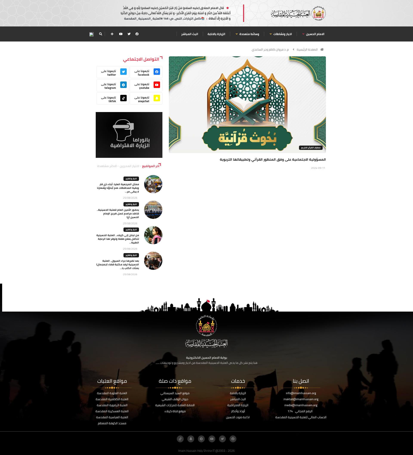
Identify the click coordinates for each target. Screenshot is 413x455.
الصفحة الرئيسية (307, 49)
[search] (100, 34)
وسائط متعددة (249, 34)
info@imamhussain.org (301, 393)
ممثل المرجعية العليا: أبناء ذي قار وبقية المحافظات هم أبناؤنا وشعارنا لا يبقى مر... (118, 188)
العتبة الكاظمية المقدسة (112, 399)
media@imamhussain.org (300, 405)
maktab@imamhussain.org (301, 399)
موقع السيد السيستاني (175, 393)
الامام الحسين (314, 34)
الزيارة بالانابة (216, 34)
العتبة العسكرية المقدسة (112, 411)
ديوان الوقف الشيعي (175, 399)
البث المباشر (189, 34)
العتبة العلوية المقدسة (112, 393)
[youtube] (121, 34)
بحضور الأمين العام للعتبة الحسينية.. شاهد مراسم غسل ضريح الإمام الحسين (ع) (118, 213)
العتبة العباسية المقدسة (112, 417)
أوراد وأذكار (238, 411)
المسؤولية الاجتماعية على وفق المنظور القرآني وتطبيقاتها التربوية (273, 159)
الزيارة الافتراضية (237, 405)
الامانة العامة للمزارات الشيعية (175, 405)
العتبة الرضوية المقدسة (112, 405)
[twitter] (129, 34)
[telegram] (201, 438)
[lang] (91, 34)
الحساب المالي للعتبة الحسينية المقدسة (301, 417)
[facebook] (137, 34)
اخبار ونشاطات (282, 34)
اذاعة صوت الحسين (238, 417)
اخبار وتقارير (131, 179)
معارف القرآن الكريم (311, 148)
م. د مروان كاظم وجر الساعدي (270, 49)
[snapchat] (190, 438)
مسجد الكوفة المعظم (112, 423)
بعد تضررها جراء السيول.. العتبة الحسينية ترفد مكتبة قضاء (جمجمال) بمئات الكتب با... (117, 264)
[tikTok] (180, 438)
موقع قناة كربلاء (175, 411)
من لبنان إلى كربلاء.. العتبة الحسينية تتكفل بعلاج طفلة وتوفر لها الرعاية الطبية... (117, 239)
